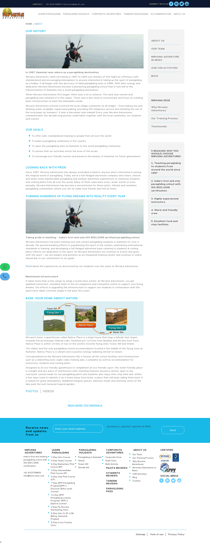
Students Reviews (113, 474)
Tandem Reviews (112, 482)
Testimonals (159, 126)
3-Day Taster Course (61, 460)
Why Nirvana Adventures (159, 109)
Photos (32, 391)
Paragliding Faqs (114, 490)
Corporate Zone (113, 457)
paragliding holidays (76, 14)
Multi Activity (111, 464)
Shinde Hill (83, 467)
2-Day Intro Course (60, 457)
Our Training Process (164, 118)
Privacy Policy (176, 534)
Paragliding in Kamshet (90, 457)
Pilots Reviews (117, 467)
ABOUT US (158, 40)
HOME (29, 24)
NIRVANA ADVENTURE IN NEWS (165, 58)
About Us (179, 14)
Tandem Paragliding (136, 14)
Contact (136, 481)
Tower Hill (83, 464)
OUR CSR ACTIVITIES (164, 67)
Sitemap (140, 534)
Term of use (157, 534)
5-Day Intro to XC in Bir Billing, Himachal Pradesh (62, 516)
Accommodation (161, 14)
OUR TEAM (158, 48)
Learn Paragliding (49, 14)
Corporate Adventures (106, 14)
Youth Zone (110, 460)
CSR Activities (140, 474)
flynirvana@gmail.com (74, 4)
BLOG (154, 75)
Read (29, 266)
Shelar (81, 460)
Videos (48, 391)
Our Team (137, 454)
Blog (135, 477)
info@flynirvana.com (34, 476)
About (38, 24)
